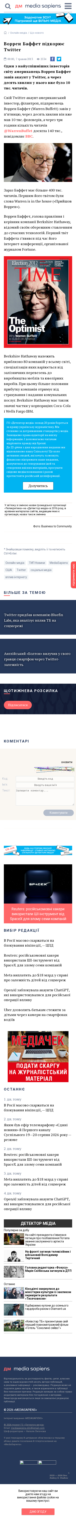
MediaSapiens (59, 562)
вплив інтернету (16, 577)
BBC (29, 136)
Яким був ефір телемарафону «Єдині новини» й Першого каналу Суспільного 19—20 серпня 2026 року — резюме (37, 1132)
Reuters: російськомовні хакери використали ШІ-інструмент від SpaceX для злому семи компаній (33, 960)
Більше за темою (25, 592)
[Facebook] (52, 59)
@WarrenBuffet (18, 130)
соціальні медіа (41, 570)
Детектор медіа (38, 1223)
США (8, 570)
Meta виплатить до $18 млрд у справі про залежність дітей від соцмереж (36, 977)
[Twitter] (59, 59)
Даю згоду (38, 1511)
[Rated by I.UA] (29, 1463)
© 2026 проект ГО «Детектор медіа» (24, 1424)
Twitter (21, 570)
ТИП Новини (37, 562)
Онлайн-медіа (18, 32)
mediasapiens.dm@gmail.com (28, 1428)
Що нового (37, 32)
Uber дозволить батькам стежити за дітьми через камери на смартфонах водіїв (35, 1014)
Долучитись (38, 485)
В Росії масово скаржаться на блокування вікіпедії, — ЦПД (29, 943)
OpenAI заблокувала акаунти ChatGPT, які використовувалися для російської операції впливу (37, 994)
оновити (66, 762)
